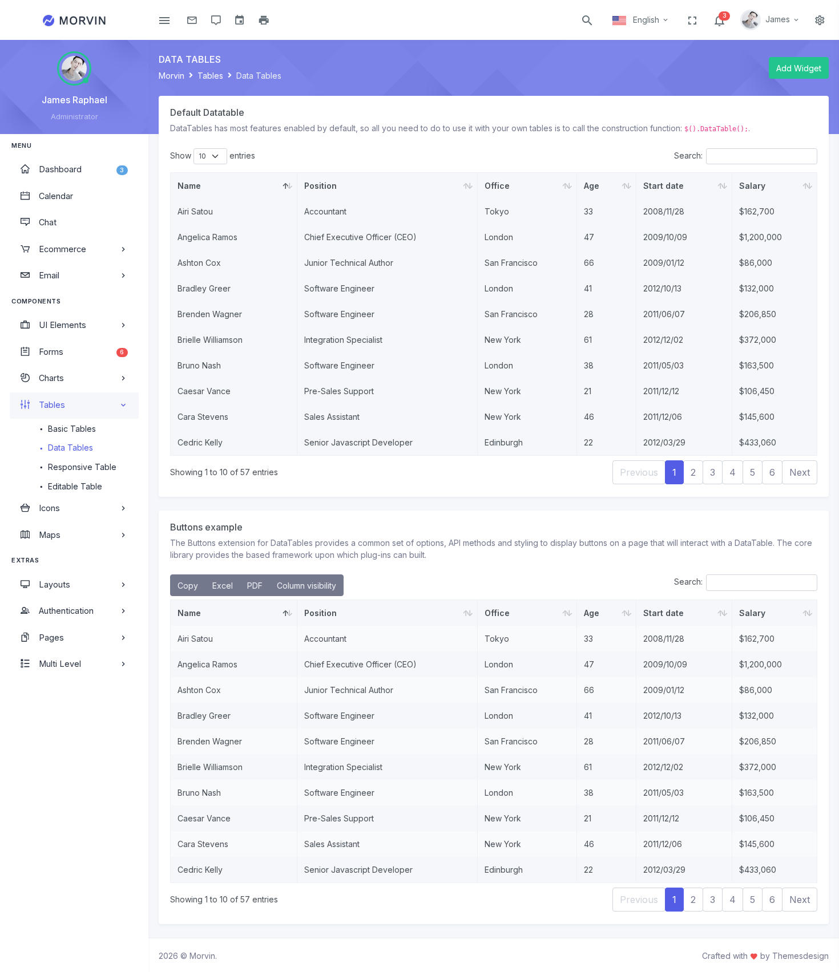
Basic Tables (72, 429)
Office (497, 186)
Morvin (171, 75)
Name (189, 186)
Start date (663, 186)
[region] (74, 506)
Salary (752, 186)
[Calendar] (236, 20)
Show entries (212, 155)
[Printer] (260, 20)
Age (591, 186)
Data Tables (70, 447)
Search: (688, 155)
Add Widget (798, 68)
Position (320, 186)
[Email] (188, 20)
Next (799, 472)
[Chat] (212, 20)
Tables (210, 75)
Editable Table (75, 486)
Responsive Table (82, 467)
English (646, 20)
